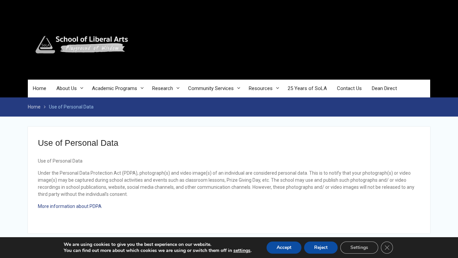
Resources (261, 88)
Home (39, 88)
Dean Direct (384, 88)
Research (162, 88)
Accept (284, 247)
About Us (66, 88)
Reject (321, 247)
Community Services (211, 88)
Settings (359, 247)
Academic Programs (114, 88)
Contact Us (349, 88)
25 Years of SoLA (307, 88)
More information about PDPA (70, 206)
